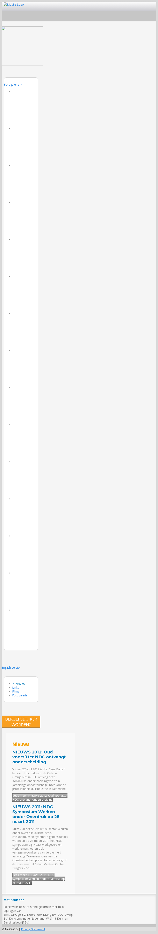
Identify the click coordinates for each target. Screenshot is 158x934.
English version (12, 667)
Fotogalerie (19, 695)
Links (15, 687)
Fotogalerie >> (13, 84)
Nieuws (20, 684)
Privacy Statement (33, 929)
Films (15, 691)
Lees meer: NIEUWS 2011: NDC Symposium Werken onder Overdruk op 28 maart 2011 (38, 879)
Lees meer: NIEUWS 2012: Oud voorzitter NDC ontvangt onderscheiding (39, 797)
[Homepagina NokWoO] (22, 64)
